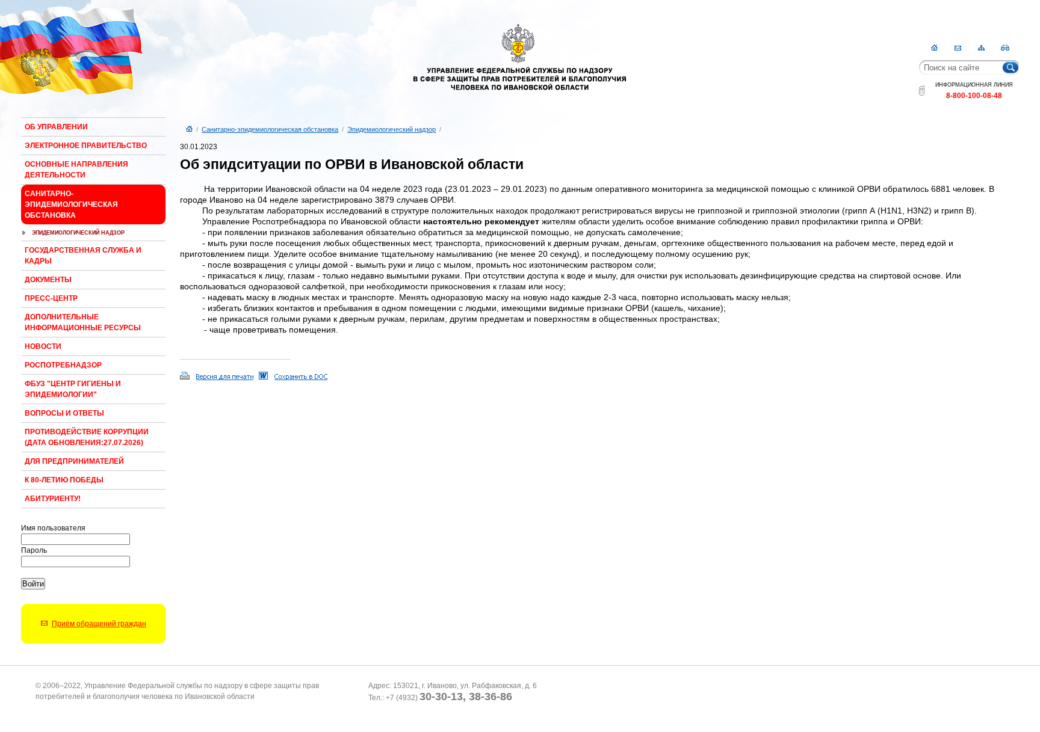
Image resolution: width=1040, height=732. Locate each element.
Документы (48, 279)
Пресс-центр (51, 298)
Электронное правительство (86, 145)
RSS (1005, 48)
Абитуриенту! (53, 498)
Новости (43, 346)
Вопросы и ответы (64, 413)
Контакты (958, 48)
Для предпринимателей (74, 461)
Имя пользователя (53, 528)
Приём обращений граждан (99, 624)
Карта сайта (981, 48)
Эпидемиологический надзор (78, 233)
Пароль (34, 550)
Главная (934, 48)
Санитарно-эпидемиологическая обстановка (71, 204)
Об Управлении (56, 127)
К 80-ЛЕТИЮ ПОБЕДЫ (64, 480)
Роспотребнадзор (63, 365)
